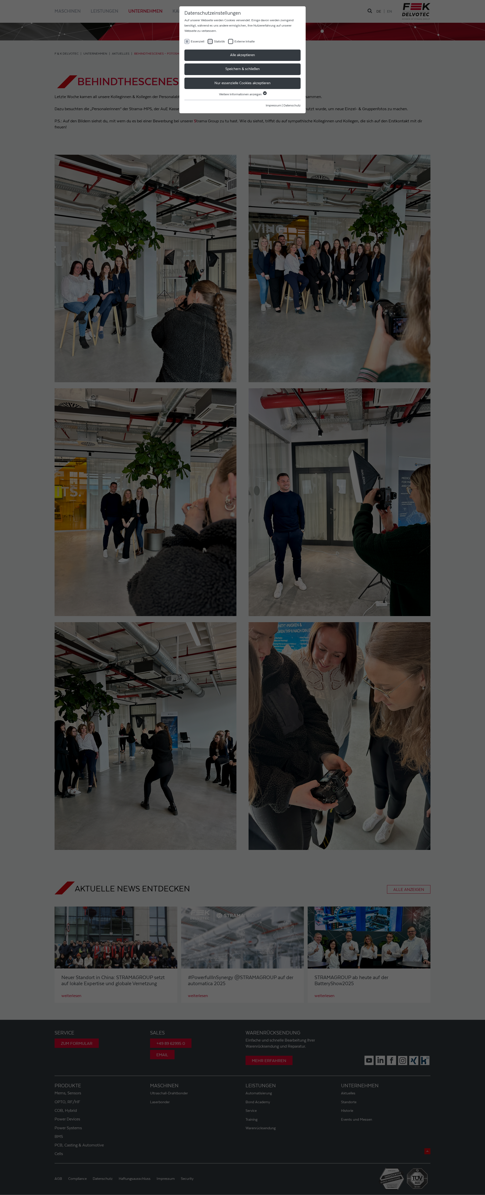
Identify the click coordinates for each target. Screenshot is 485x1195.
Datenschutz (292, 105)
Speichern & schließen (242, 69)
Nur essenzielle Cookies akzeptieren (242, 83)
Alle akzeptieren (242, 55)
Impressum (273, 105)
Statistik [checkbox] (219, 41)
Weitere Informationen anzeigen (240, 94)
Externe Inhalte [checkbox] (244, 41)
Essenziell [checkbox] (197, 41)
